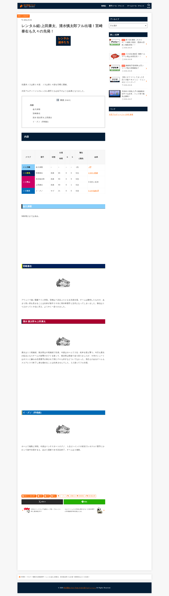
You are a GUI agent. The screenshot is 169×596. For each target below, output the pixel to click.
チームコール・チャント (135, 6)
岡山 (54, 496)
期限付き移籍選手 (23, 16)
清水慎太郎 (91, 496)
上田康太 (72, 496)
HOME (23, 577)
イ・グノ (62, 496)
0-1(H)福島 (92, 191)
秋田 (40, 496)
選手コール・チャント (116, 6)
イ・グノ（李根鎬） (41, 122)
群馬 (47, 496)
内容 (32, 105)
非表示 (67, 100)
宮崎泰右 (36, 113)
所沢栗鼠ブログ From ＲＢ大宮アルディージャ (80, 588)
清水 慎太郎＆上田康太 (42, 118)
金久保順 (36, 109)
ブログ (29, 577)
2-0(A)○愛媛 (93, 173)
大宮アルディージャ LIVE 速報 (121, 114)
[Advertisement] (63, 64)
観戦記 (103, 6)
